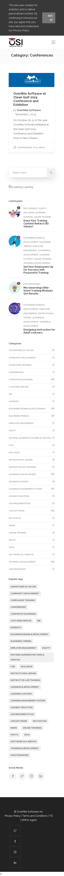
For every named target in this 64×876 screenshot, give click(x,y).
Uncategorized (31, 284)
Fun (35, 147)
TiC (51, 815)
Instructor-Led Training (22, 467)
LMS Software (17, 511)
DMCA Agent (29, 820)
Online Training (42, 217)
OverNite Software (29, 110)
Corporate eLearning (21, 379)
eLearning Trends (19, 416)
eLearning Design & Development (27, 408)
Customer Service (19, 387)
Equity (42, 208)
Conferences (24, 147)
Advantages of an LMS (21, 350)
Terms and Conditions (34, 815)
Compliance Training (20, 365)
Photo (12, 540)
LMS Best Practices (19, 496)
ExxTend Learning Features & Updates (30, 438)
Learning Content (19, 481)
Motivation (15, 518)
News (42, 147)
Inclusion (28, 212)
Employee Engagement (21, 423)
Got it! (50, 17)
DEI (25, 208)
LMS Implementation (19, 503)
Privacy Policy (21, 30)
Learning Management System (25, 489)
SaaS (11, 547)
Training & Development (36, 263)
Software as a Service (21, 554)
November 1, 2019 (25, 114)
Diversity (33, 208)
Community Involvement (22, 358)
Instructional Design (20, 460)
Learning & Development (22, 474)
